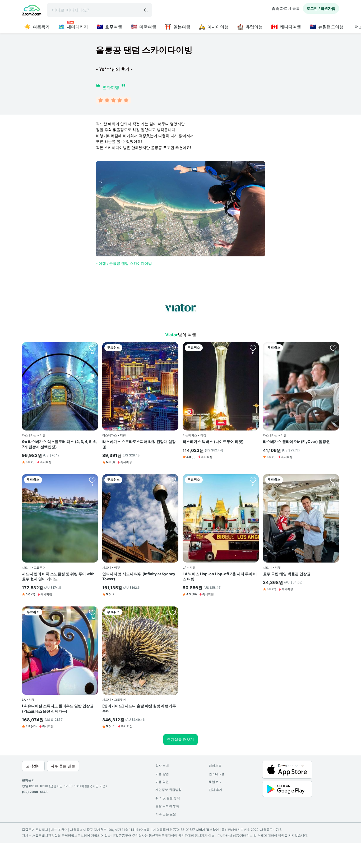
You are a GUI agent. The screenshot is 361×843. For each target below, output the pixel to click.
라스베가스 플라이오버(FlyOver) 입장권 (296, 441)
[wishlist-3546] (92, 348)
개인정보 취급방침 (168, 790)
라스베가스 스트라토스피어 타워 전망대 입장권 (139, 444)
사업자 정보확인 (207, 830)
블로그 (215, 782)
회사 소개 (162, 766)
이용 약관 (162, 782)
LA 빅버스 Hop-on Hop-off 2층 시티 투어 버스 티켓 (220, 576)
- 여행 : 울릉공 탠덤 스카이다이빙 (124, 263)
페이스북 (215, 766)
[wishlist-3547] (172, 348)
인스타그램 (217, 774)
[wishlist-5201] (253, 480)
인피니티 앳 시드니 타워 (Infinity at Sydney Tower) (138, 576)
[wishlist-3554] (253, 348)
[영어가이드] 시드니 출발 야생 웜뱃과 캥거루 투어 (139, 708)
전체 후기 (215, 790)
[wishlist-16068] (172, 612)
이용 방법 (162, 774)
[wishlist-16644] (333, 348)
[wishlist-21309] (92, 480)
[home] (31, 11)
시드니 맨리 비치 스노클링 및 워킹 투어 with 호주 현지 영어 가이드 (58, 576)
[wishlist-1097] (92, 612)
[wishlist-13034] (333, 480)
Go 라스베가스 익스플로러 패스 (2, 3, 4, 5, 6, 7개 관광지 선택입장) (59, 444)
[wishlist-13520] (172, 480)
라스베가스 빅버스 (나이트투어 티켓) (213, 441)
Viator (171, 334)
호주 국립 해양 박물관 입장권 (287, 574)
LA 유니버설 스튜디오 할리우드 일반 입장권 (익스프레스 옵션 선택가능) (58, 708)
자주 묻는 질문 (165, 814)
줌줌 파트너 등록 (286, 8)
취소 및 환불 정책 (167, 798)
